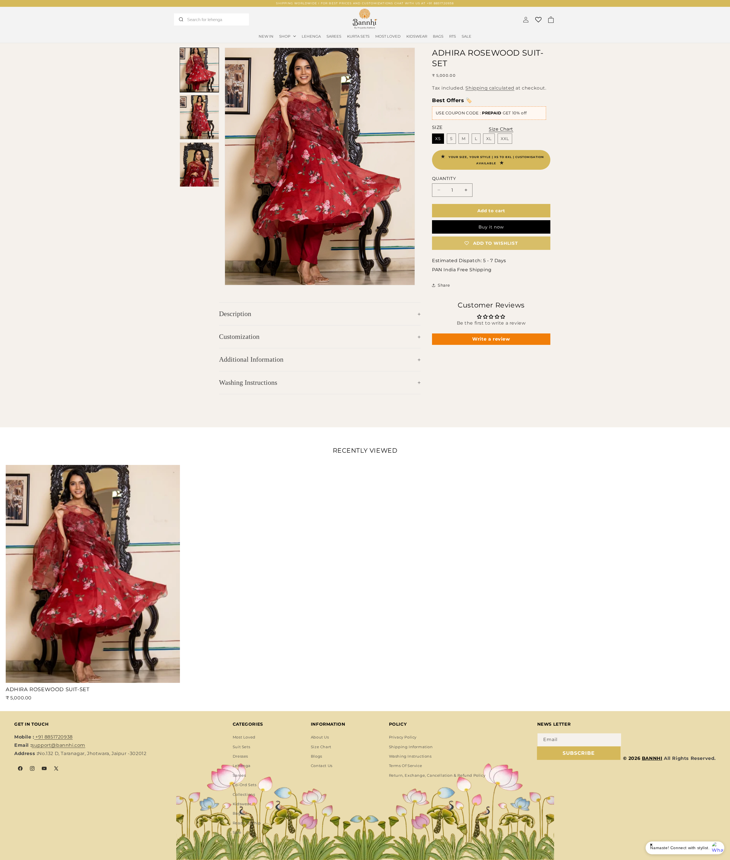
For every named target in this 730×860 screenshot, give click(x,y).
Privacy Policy (403, 737)
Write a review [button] (491, 338)
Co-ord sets (245, 784)
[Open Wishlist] (538, 19)
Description (235, 313)
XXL (505, 138)
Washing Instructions (248, 382)
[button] (287, 36)
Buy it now (491, 227)
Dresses (240, 756)
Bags (238, 813)
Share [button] (444, 285)
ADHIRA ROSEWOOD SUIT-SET (47, 689)
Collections (244, 794)
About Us (320, 737)
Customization (239, 336)
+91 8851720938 (53, 737)
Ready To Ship (247, 823)
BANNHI (652, 758)
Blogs (316, 756)
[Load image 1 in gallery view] (199, 70)
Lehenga (242, 765)
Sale (237, 832)
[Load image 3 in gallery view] (199, 164)
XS (438, 138)
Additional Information (251, 359)
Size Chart (321, 746)
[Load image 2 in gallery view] (199, 117)
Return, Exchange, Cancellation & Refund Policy (437, 775)
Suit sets (241, 746)
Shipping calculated (489, 87)
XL (489, 138)
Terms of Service (405, 765)
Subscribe (579, 753)
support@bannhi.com (58, 745)
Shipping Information (411, 746)
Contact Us (321, 765)
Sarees (239, 775)
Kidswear (242, 804)
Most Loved (244, 737)
